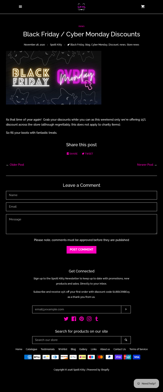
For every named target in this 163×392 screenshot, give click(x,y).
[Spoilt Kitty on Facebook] (73, 319)
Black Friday (77, 44)
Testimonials (48, 349)
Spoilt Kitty (79, 369)
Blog (73, 349)
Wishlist (62, 349)
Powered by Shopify (98, 369)
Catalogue (31, 349)
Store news (133, 44)
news (81, 26)
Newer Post (145, 164)
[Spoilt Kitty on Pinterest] (81, 319)
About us (105, 349)
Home (19, 349)
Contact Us (120, 349)
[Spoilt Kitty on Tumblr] (96, 319)
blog (87, 44)
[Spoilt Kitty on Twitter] (66, 319)
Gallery (83, 349)
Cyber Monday (99, 44)
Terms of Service (138, 349)
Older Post (17, 164)
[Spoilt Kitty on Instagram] (89, 319)
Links (94, 349)
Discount (113, 44)
